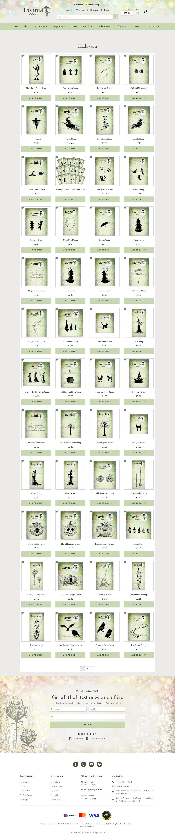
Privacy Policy (55, 799)
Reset (136, 13)
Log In (69, 10)
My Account (24, 782)
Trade (107, 10)
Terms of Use (55, 795)
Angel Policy (54, 790)
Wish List (80, 10)
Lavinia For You (78, 738)
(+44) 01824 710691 (124, 782)
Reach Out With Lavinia (98, 738)
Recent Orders (25, 790)
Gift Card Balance (26, 795)
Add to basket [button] (36, 98)
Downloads (24, 786)
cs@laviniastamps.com (123, 786)
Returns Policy (55, 782)
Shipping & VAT (56, 786)
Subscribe (87, 725)
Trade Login (24, 799)
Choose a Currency (132, 9)
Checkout (94, 10)
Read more (70, 199)
